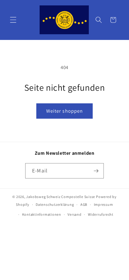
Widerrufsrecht (100, 214)
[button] (13, 20)
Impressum (103, 204)
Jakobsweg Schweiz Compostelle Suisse (60, 196)
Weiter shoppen (64, 111)
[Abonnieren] (96, 171)
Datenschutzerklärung (55, 204)
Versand (74, 214)
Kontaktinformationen (41, 214)
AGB (83, 204)
